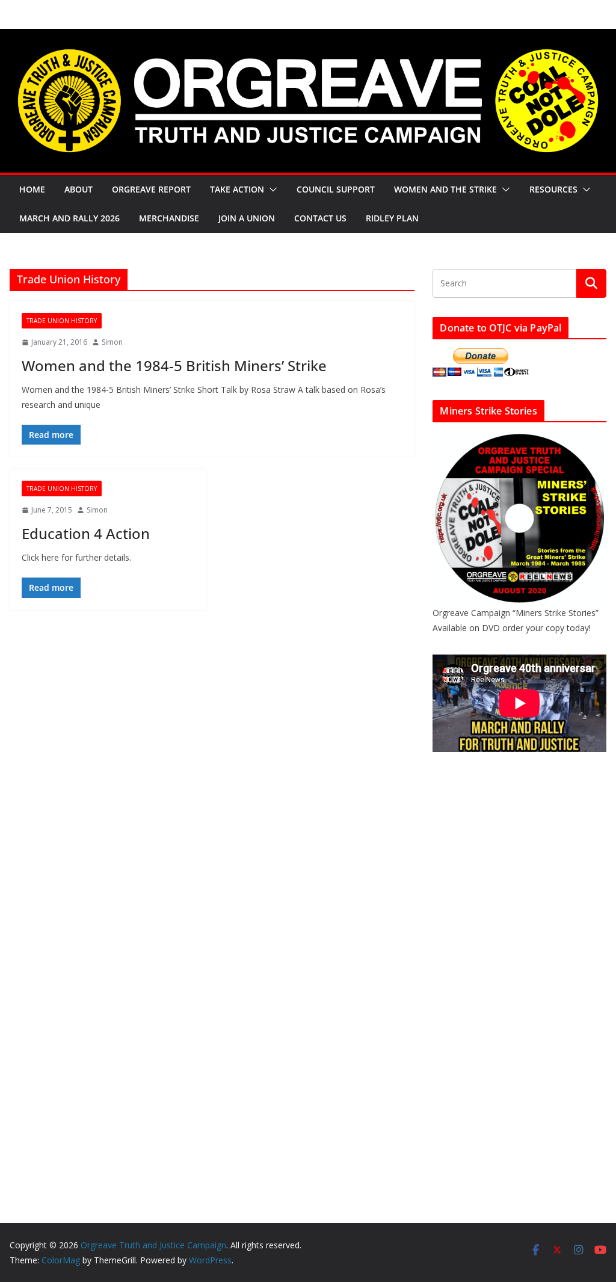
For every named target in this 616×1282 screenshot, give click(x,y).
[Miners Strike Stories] (519, 439)
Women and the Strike (445, 189)
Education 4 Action (86, 533)
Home (32, 189)
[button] (270, 189)
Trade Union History (61, 320)
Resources (553, 189)
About (78, 189)
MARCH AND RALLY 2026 (69, 218)
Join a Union (246, 218)
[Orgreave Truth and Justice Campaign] (308, 37)
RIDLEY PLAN (392, 218)
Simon (112, 342)
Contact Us (320, 218)
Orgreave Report (151, 189)
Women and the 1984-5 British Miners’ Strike (174, 365)
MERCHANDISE (169, 218)
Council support (336, 189)
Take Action (237, 189)
